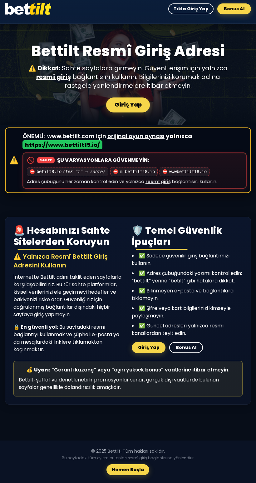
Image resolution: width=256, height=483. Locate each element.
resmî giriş (53, 76)
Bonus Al (234, 9)
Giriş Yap (128, 104)
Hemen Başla (128, 470)
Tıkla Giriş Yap (190, 9)
